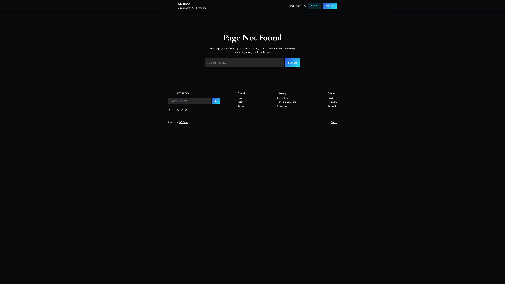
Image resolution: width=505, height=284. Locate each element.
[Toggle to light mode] (305, 6)
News (299, 5)
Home (291, 5)
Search (292, 62)
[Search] (216, 101)
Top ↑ (334, 122)
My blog (184, 4)
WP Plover (183, 122)
